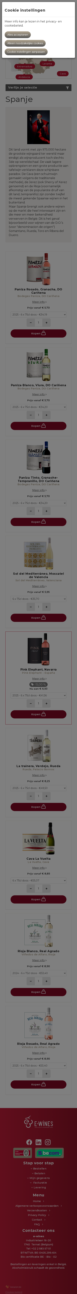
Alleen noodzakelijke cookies (25, 43)
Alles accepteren (17, 34)
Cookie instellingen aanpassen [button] (26, 51)
